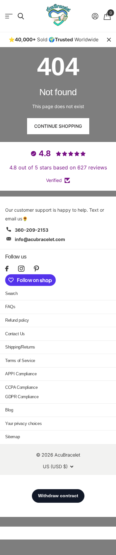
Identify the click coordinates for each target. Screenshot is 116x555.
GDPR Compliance (21, 396)
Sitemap (12, 436)
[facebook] (6, 268)
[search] (21, 16)
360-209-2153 (31, 230)
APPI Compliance (20, 373)
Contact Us (15, 333)
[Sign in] (95, 16)
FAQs (10, 306)
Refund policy (17, 320)
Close (109, 39)
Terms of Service (20, 360)
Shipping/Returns (20, 347)
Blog (9, 410)
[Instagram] (21, 269)
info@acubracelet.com (40, 239)
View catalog (9, 16)
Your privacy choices (23, 423)
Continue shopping (58, 126)
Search (11, 293)
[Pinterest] (36, 269)
